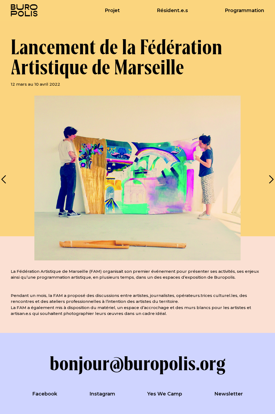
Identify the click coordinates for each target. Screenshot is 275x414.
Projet (112, 10)
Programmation (244, 10)
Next (271, 179)
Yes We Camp (164, 394)
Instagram (102, 394)
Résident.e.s (172, 10)
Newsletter (228, 394)
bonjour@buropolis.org (137, 363)
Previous (4, 179)
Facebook (44, 394)
